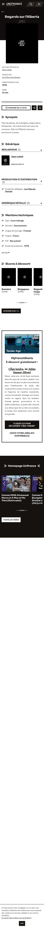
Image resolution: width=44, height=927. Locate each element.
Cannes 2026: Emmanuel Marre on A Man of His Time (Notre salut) (15, 498)
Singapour (23, 289)
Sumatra (6, 289)
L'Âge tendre (16, 369)
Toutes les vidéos (11, 520)
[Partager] (34, 107)
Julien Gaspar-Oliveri (24, 370)
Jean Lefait (7, 70)
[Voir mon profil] (39, 4)
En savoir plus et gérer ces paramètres (16, 918)
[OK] (22, 923)
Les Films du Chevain (11, 77)
